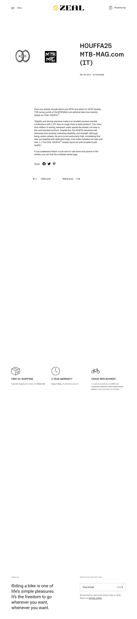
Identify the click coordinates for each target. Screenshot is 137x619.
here (75, 154)
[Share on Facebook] (44, 164)
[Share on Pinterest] (54, 164)
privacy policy (95, 598)
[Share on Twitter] (49, 164)
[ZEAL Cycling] (69, 8)
